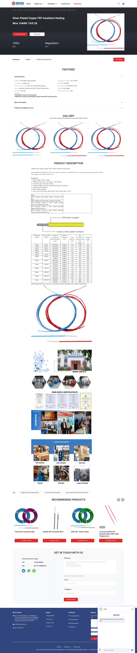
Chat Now (37, 34)
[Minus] (132, 609)
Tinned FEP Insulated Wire (52, 492)
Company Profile (50, 615)
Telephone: (68, 589)
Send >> (96, 638)
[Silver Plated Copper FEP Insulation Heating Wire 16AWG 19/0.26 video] (31, 140)
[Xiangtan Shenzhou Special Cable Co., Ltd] (18, 3)
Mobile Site (67, 647)
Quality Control (50, 622)
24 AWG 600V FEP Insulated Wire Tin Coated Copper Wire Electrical (54, 534)
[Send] (132, 650)
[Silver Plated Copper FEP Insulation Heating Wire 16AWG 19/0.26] (105, 32)
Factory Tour (49, 619)
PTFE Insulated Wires (73, 616)
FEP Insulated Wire (30, 10)
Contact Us (49, 626)
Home (14, 10)
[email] (23, 570)
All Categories (72, 627)
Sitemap (59, 647)
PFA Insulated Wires (73, 623)
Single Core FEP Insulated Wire (30, 492)
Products (20, 10)
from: (66, 580)
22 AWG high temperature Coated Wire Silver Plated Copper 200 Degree (81, 534)
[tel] (39, 570)
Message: (68, 558)
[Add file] (100, 650)
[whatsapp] (28, 570)
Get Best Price (20, 34)
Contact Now (70, 599)
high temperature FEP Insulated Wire (77, 492)
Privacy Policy (76, 647)
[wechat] (34, 570)
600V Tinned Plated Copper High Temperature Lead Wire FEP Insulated (110, 534)
